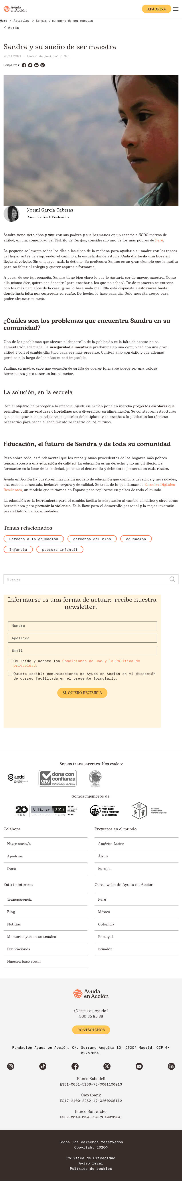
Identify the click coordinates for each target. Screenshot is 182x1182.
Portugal (105, 936)
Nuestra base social (24, 961)
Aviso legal (91, 1163)
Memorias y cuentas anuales (31, 936)
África (103, 856)
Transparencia (19, 899)
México (104, 912)
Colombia (106, 924)
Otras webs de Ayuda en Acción (124, 885)
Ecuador (105, 949)
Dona (11, 868)
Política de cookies (91, 1169)
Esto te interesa (18, 885)
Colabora (12, 829)
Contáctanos (91, 1030)
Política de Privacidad (91, 1158)
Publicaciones (18, 949)
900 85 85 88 (91, 1016)
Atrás (13, 27)
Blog (11, 912)
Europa (104, 868)
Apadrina (15, 856)
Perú (159, 240)
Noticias (14, 924)
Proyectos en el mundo (115, 829)
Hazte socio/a (19, 844)
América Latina (111, 844)
